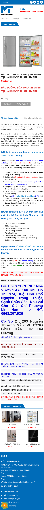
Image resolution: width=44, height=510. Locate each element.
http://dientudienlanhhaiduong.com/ (21, 482)
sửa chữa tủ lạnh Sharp (26, 196)
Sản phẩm (15, 19)
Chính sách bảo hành (10, 492)
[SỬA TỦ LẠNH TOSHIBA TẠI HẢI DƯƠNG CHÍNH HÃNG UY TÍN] (11, 436)
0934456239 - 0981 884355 (31, 11)
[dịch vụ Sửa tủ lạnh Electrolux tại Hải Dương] (32, 436)
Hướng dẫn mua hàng (11, 502)
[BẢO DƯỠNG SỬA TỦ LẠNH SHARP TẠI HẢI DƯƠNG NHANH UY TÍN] (22, 49)
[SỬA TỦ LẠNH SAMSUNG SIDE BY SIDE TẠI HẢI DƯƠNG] (11, 416)
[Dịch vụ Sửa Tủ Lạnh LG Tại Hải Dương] (32, 416)
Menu (6, 2)
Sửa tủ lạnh (27, 19)
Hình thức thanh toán (10, 495)
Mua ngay (7, 104)
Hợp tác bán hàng (9, 506)
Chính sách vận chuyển (11, 499)
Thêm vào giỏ (22, 104)
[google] (41, 2)
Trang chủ (5, 19)
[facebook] (31, 2)
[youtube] (38, 2)
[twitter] (34, 2)
